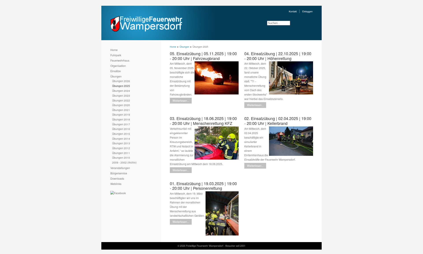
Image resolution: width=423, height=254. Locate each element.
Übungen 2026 (121, 81)
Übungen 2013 (121, 143)
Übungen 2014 (121, 138)
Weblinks (115, 184)
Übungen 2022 (121, 100)
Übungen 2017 (121, 124)
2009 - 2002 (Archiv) (124, 162)
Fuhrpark (115, 55)
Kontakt (293, 11)
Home (114, 50)
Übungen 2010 (121, 157)
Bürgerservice (118, 173)
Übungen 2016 (121, 129)
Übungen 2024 (121, 90)
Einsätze (115, 71)
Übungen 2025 (121, 86)
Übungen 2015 (121, 133)
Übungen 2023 (121, 95)
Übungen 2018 (121, 119)
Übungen (116, 76)
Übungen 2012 (121, 148)
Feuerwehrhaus (119, 60)
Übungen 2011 (121, 153)
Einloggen (307, 11)
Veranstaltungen (120, 168)
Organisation (118, 66)
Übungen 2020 (121, 105)
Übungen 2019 (121, 114)
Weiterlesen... (181, 101)
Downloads (117, 178)
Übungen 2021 (121, 110)
